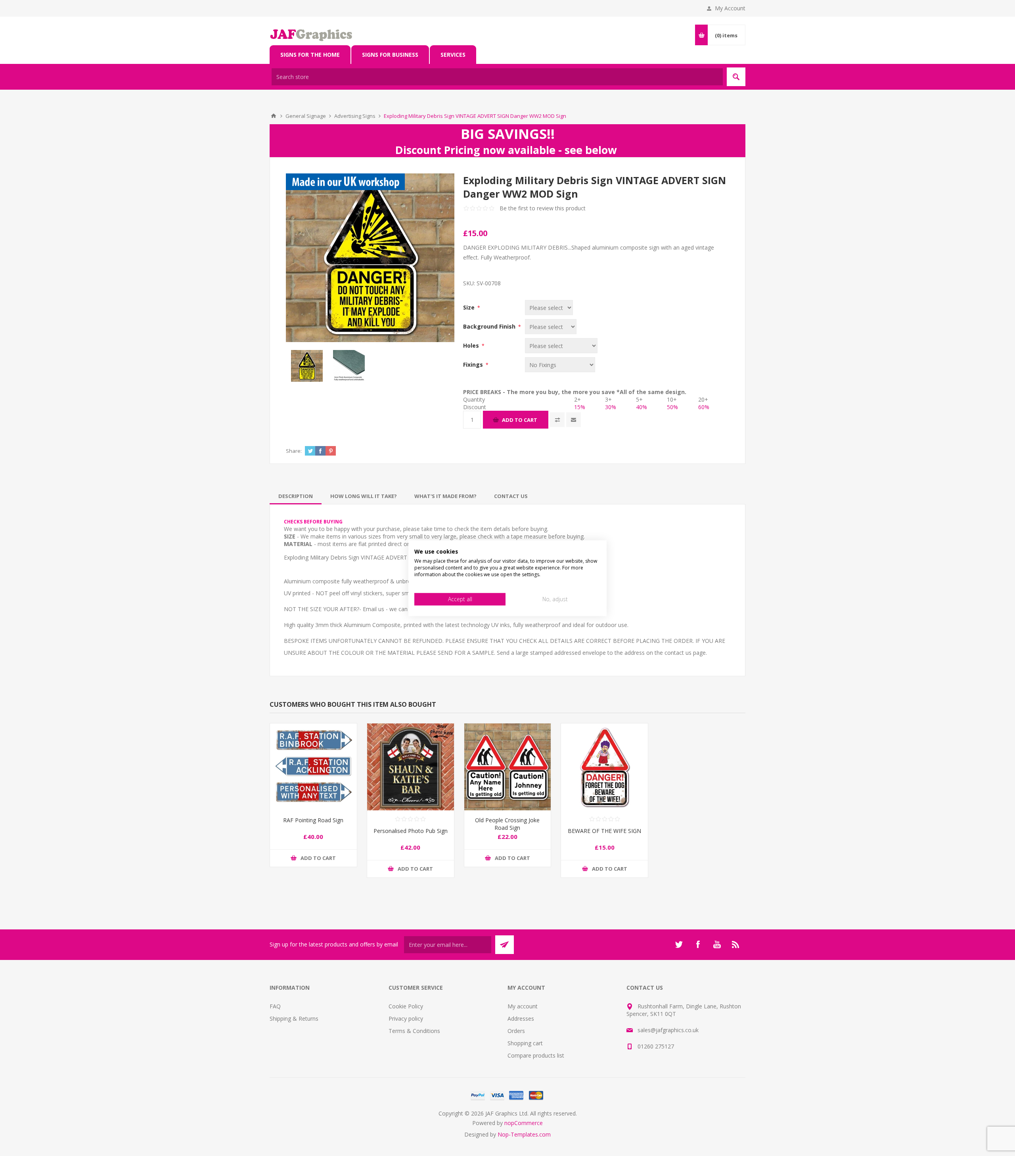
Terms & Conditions (414, 1031)
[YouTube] (716, 944)
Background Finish (490, 326)
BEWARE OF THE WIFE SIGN (604, 831)
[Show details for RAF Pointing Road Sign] (313, 766)
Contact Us (511, 496)
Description (295, 496)
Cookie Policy (406, 1006)
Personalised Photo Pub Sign (410, 831)
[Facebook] (697, 944)
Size (469, 307)
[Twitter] (678, 944)
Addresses (521, 1018)
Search (736, 76)
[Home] (274, 116)
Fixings (474, 364)
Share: (294, 450)
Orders (516, 1031)
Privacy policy (406, 1018)
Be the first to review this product (543, 208)
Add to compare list (557, 419)
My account (523, 1006)
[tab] (296, 496)
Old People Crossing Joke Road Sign (507, 823)
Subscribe (504, 944)
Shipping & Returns (294, 1018)
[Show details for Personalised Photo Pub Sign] (410, 766)
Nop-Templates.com (524, 1134)
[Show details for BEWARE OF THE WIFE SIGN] (604, 766)
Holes (472, 345)
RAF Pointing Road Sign (313, 820)
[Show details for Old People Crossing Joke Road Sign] (507, 766)
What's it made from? (445, 496)
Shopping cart (525, 1043)
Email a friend (573, 419)
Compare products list (536, 1055)
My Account (730, 8)
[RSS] (736, 944)
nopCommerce (523, 1123)
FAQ (275, 1006)
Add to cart (519, 419)
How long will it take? (363, 496)
